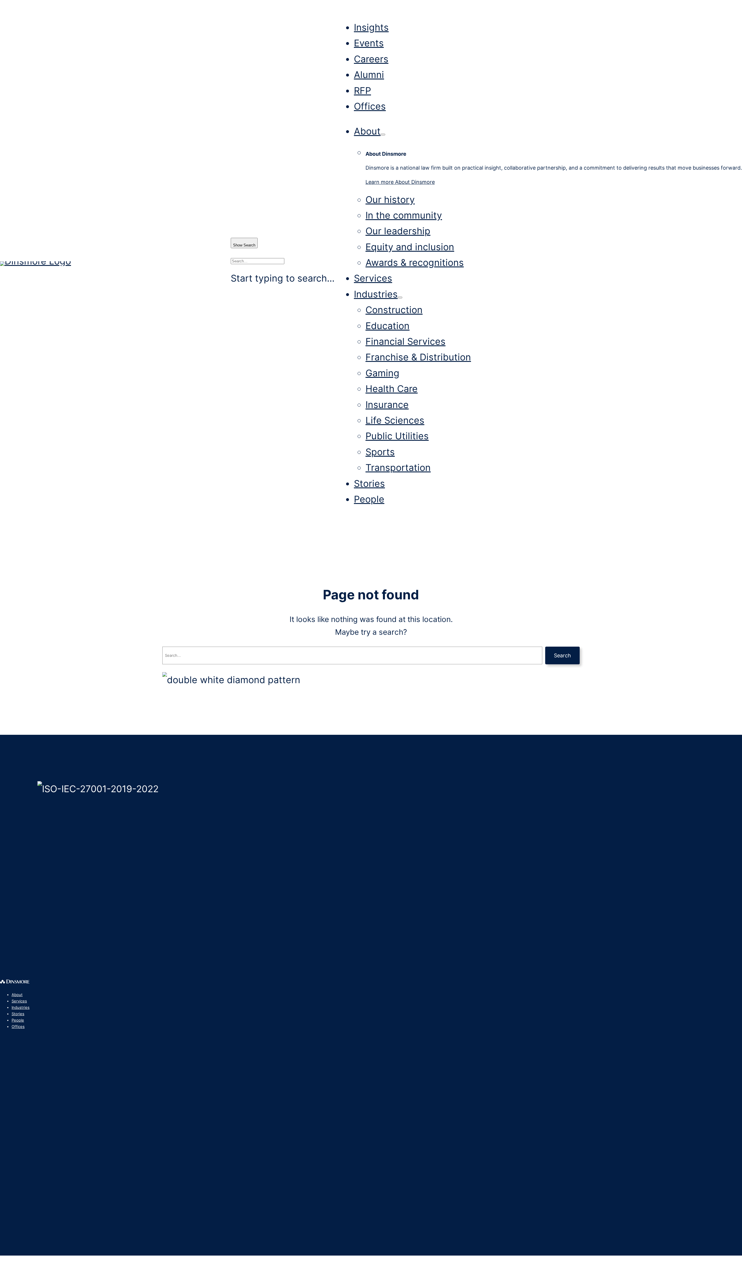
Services (373, 278)
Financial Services (405, 341)
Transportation (398, 467)
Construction (394, 309)
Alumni (369, 74)
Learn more (400, 182)
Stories (369, 483)
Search (562, 655)
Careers (371, 59)
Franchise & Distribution (418, 357)
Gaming (382, 373)
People (369, 499)
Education (387, 325)
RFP (362, 90)
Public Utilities (397, 436)
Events (369, 43)
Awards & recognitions (414, 262)
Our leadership (397, 231)
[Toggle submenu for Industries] (400, 297)
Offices (370, 106)
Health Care (391, 388)
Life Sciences (394, 420)
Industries (376, 294)
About (367, 131)
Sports (380, 452)
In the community (403, 215)
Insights (371, 27)
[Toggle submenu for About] (383, 134)
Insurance (387, 404)
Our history (390, 199)
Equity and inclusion (409, 247)
